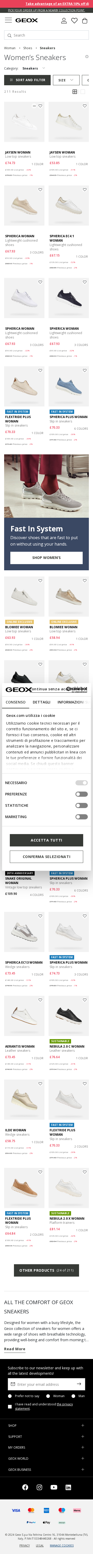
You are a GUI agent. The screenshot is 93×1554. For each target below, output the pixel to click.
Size (62, 80)
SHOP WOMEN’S (46, 557)
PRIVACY (24, 1545)
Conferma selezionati (46, 856)
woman (10, 48)
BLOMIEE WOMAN (19, 627)
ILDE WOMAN (15, 1130)
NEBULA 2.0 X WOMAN (67, 1218)
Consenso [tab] (16, 702)
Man (82, 1396)
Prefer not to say (27, 1396)
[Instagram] (39, 1488)
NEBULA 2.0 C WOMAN (67, 1046)
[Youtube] (53, 1488)
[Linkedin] (68, 1488)
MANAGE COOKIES (62, 1545)
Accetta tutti (46, 840)
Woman (59, 1396)
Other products (46, 1270)
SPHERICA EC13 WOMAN (24, 962)
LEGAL (40, 1545)
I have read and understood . (44, 1406)
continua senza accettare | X (58, 688)
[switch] (81, 794)
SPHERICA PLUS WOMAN (69, 417)
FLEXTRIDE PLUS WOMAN (18, 419)
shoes (27, 48)
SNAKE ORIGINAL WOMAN (18, 880)
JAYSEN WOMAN (17, 152)
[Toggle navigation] (8, 20)
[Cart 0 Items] (85, 22)
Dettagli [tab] (41, 702)
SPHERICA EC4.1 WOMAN (62, 238)
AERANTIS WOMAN (20, 1046)
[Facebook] (25, 1488)
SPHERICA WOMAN (19, 236)
